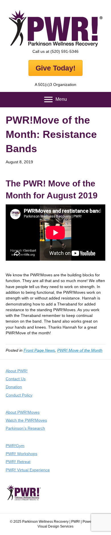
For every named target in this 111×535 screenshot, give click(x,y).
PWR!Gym (15, 445)
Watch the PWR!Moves (26, 420)
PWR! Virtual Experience (28, 470)
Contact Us (16, 379)
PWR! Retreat (18, 461)
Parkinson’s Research (25, 428)
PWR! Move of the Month (79, 350)
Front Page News (39, 350)
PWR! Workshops (21, 453)
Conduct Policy (19, 395)
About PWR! (17, 371)
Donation (14, 387)
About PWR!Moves (23, 412)
